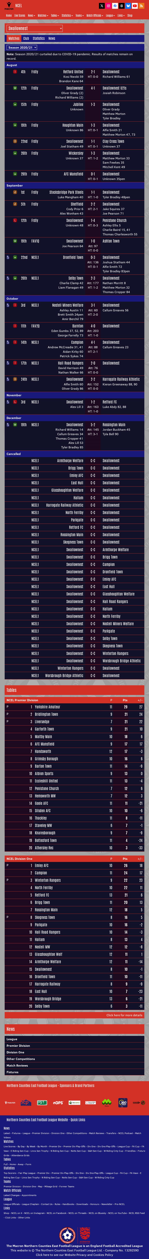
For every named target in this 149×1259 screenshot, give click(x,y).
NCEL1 (35, 257)
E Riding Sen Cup (20, 1150)
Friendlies (130, 1150)
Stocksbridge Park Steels (66, 192)
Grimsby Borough (46, 758)
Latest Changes (12, 1195)
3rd (23, 305)
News (30, 15)
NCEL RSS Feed (137, 1213)
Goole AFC (41, 803)
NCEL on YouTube (117, 1213)
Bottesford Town (46, 840)
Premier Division (18, 1045)
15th (24, 104)
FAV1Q (35, 241)
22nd (24, 141)
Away (20, 1164)
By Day (21, 1146)
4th (23, 71)
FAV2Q (35, 326)
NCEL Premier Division (22, 700)
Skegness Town (73, 542)
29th (24, 174)
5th (23, 204)
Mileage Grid (50, 1186)
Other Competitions (21, 1059)
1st (23, 192)
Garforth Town (44, 729)
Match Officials (94, 15)
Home (9, 15)
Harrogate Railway (47, 984)
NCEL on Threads (77, 1213)
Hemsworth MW (45, 796)
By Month (42, 1146)
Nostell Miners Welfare (67, 305)
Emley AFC (76, 475)
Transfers (111, 1133)
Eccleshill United (46, 781)
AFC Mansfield (73, 174)
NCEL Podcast (125, 1133)
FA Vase (134, 1173)
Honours (94, 1204)
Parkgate (77, 520)
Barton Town (43, 766)
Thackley (41, 818)
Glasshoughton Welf (48, 954)
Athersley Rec (44, 847)
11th (23, 326)
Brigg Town (75, 468)
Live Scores (19, 15)
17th (24, 363)
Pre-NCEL (120, 1204)
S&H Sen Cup (95, 1150)
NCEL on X (16, 1213)
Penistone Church (114, 220)
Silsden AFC (43, 810)
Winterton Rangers (115, 653)
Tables (54, 15)
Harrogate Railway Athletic (121, 379)
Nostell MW (42, 947)
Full (6, 1164)
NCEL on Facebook (56, 1213)
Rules (57, 1204)
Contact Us (47, 1204)
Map (40, 1186)
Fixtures (12, 1072)
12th (24, 88)
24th (24, 379)
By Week (31, 1146)
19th (24, 125)
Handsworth (43, 751)
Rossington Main (114, 424)
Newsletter (107, 1204)
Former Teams (66, 1186)
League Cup (124, 1146)
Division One (15, 1052)
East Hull (77, 482)
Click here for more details (124, 1015)
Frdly (34, 71)
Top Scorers (10, 1173)
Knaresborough (45, 833)
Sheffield (77, 204)
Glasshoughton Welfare (67, 490)
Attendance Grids (20, 1155)
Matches (42, 15)
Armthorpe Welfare (70, 460)
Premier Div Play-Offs (74, 1146)
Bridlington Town (46, 714)
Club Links (10, 1217)
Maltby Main (43, 736)
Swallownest (111, 71)
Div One (91, 1146)
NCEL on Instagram (34, 1213)
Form (28, 1164)
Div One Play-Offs (106, 1146)
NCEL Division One (19, 859)
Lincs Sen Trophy (40, 1150)
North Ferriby (74, 512)
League (109, 15)
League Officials (12, 1204)
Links (120, 15)
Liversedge (42, 721)
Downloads (82, 1204)
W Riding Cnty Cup (113, 1150)
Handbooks (68, 1204)
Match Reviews (17, 1065)
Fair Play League (26, 1173)
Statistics (66, 15)
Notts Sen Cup (78, 1150)
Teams (79, 15)
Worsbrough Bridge (48, 998)
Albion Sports (44, 773)
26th (24, 153)
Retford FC (110, 402)
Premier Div (55, 1146)
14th (24, 342)
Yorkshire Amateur (47, 707)
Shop (129, 15)
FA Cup (135, 1146)
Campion (77, 342)
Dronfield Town (73, 257)
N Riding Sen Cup (60, 1150)
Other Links (24, 1217)
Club (26, 38)
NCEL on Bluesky (97, 1213)
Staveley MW (43, 825)
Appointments (29, 1195)
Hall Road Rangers (70, 363)
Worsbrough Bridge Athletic (122, 661)
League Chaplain (30, 1204)
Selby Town (75, 278)
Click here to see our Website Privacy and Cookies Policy (74, 1255)
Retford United (73, 71)
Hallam (78, 497)
